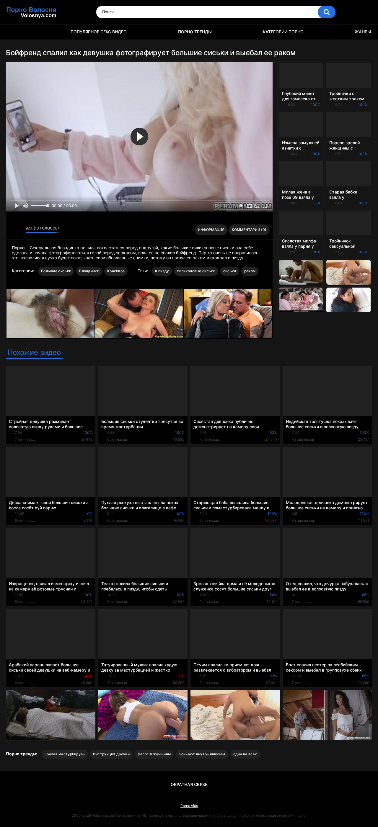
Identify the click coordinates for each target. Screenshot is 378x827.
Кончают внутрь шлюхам (202, 754)
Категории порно (283, 31)
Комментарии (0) (249, 229)
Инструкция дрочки (111, 754)
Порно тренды (195, 31)
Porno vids (189, 805)
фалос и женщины (154, 754)
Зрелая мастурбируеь (64, 754)
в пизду (162, 271)
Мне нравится (12, 230)
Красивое (116, 271)
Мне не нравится (20, 230)
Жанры (363, 31)
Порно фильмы (13, 32)
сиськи (229, 271)
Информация (211, 229)
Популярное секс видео (99, 31)
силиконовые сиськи (196, 271)
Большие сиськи (56, 271)
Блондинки (89, 271)
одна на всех (245, 754)
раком (250, 271)
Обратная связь (189, 784)
